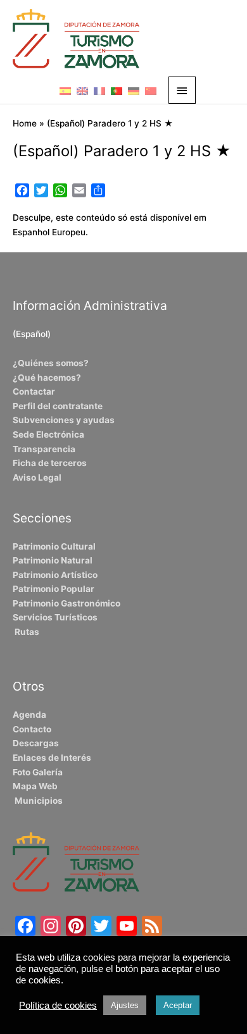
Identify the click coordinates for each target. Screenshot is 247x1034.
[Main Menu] (182, 90)
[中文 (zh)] (150, 90)
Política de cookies (58, 1005)
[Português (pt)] (116, 90)
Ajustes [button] (125, 1005)
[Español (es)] (65, 90)
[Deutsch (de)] (133, 90)
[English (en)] (82, 90)
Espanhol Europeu (49, 232)
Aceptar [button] (177, 1005)
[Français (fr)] (99, 90)
